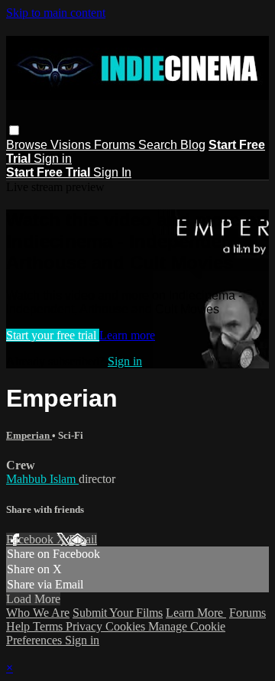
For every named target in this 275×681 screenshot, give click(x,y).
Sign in (53, 158)
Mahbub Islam (42, 478)
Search (159, 144)
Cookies (126, 626)
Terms (49, 626)
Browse (28, 144)
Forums (116, 144)
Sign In (112, 172)
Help (19, 626)
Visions (72, 144)
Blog (192, 144)
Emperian (29, 435)
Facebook (31, 539)
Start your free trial (52, 335)
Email (83, 539)
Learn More (196, 612)
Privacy (85, 626)
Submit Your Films (118, 612)
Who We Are (38, 612)
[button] (14, 130)
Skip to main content (55, 12)
